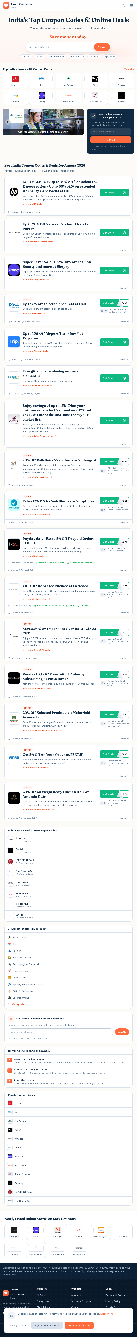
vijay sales (110, 56)
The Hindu (94, 56)
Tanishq (39, 56)
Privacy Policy (112, 1301)
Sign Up (110, 139)
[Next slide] (78, 122)
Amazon (26, 56)
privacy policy (42, 1038)
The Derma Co (77, 56)
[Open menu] (131, 5)
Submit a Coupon (81, 1301)
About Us (76, 1295)
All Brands (42, 1295)
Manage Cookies (19, 1325)
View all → (129, 69)
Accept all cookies (79, 1325)
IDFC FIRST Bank (56, 56)
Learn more (106, 1313)
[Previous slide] (8, 122)
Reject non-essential (47, 1325)
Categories (43, 1301)
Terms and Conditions (117, 1295)
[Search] (123, 5)
